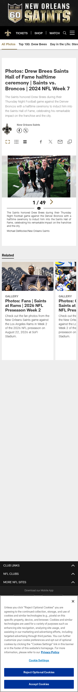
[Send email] (60, 143)
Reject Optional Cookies (39, 672)
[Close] (73, 601)
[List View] (25, 142)
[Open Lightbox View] (39, 196)
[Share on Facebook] (41, 143)
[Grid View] (16, 142)
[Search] (64, 33)
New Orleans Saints (28, 124)
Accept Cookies (39, 684)
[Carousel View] (8, 142)
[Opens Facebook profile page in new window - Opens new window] (19, 130)
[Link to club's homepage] (7, 31)
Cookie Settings (39, 660)
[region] (39, 643)
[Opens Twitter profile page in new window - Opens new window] (25, 130)
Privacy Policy (50, 652)
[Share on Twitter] (50, 143)
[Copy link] (70, 142)
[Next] (51, 201)
